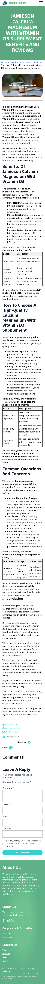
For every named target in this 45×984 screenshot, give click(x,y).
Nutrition (6, 954)
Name (6, 805)
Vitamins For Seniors (30, 62)
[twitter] (12, 920)
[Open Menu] (41, 3)
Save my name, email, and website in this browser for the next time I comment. (23, 844)
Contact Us (7, 937)
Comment (8, 788)
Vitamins (13, 62)
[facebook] (3, 920)
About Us (6, 933)
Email (5, 817)
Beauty (5, 957)
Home (4, 62)
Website (6, 828)
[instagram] (8, 920)
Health (5, 961)
